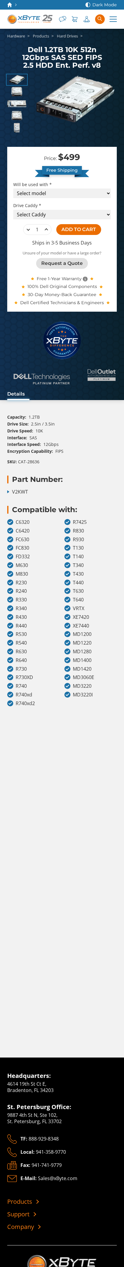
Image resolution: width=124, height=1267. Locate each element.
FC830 (22, 548)
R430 (21, 617)
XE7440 (81, 626)
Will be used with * (32, 184)
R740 (21, 686)
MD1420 (82, 669)
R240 (21, 591)
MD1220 (82, 643)
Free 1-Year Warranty (59, 278)
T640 (78, 600)
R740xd (24, 695)
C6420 (22, 531)
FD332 (23, 556)
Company (20, 1227)
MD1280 (82, 651)
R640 (21, 660)
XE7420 (81, 617)
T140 (78, 556)
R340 (21, 608)
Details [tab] (16, 394)
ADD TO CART (78, 229)
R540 (21, 643)
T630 (78, 591)
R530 (21, 634)
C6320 (22, 522)
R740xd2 (25, 703)
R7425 (80, 522)
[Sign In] (86, 19)
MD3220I (83, 695)
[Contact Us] (62, 19)
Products (19, 1202)
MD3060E (83, 677)
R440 (21, 626)
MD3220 (82, 686)
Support (18, 1214)
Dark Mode (104, 4)
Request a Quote (62, 263)
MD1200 (82, 634)
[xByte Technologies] (30, 19)
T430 (78, 574)
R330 (21, 600)
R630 (21, 651)
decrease (28, 229)
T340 (78, 565)
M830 (22, 574)
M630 (22, 565)
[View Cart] (74, 19)
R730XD (24, 677)
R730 (21, 669)
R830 (78, 531)
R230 (21, 583)
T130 (78, 548)
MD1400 (82, 660)
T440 (78, 583)
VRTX (78, 608)
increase (46, 229)
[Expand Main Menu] (113, 19)
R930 (78, 539)
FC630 (22, 539)
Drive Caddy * (27, 205)
